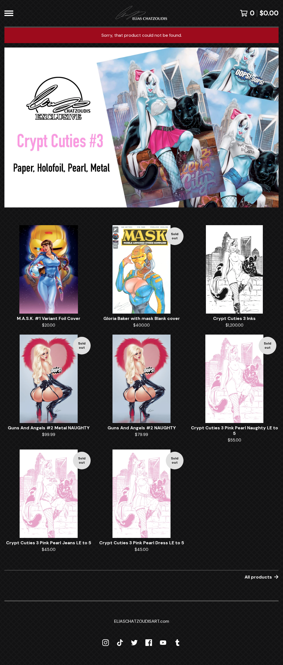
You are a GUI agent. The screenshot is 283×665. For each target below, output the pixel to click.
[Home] (141, 13)
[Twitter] (134, 642)
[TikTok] (120, 642)
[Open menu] (8, 13)
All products (258, 577)
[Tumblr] (177, 642)
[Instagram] (105, 642)
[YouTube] (163, 642)
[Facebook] (148, 642)
